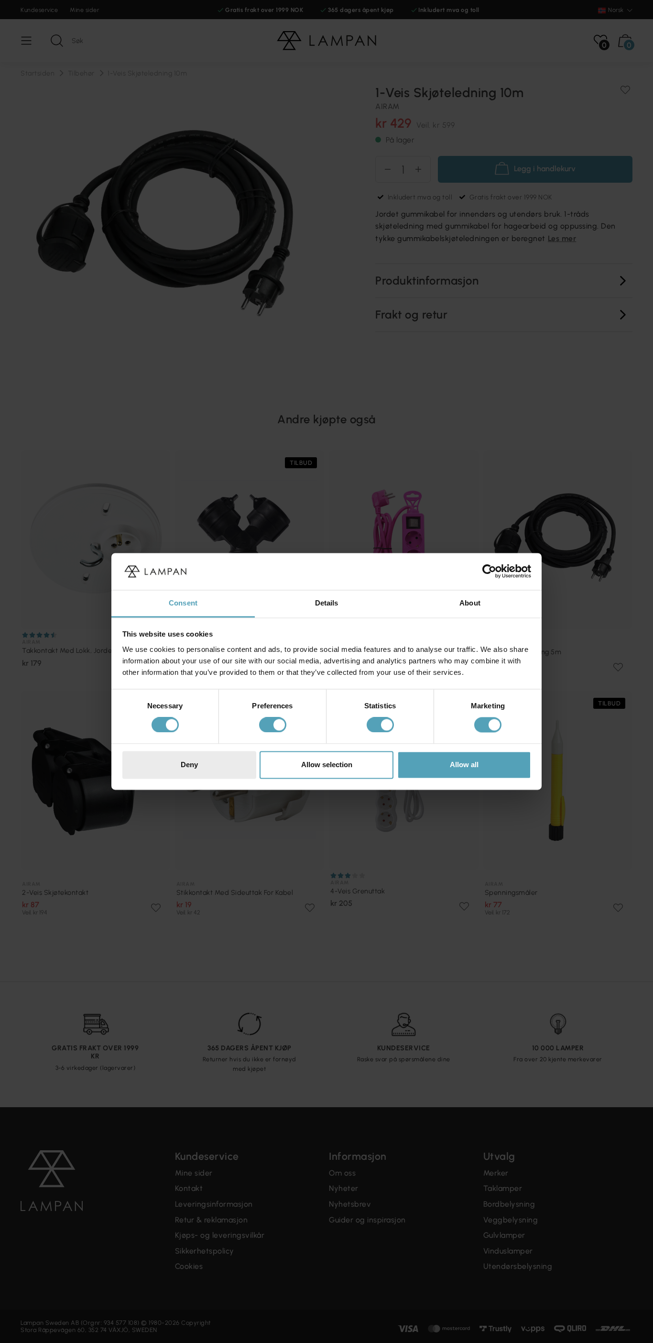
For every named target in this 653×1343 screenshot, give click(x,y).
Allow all (464, 764)
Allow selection (326, 764)
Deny (189, 764)
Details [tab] (326, 603)
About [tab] (469, 603)
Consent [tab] (183, 603)
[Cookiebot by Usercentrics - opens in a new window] (489, 571)
